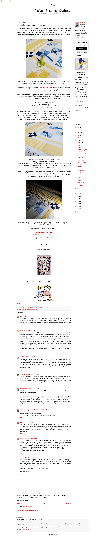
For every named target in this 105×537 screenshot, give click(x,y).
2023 (78, 135)
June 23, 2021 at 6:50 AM (33, 389)
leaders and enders (33, 309)
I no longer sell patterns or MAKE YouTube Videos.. (32, 19)
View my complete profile (80, 38)
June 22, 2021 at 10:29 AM (29, 357)
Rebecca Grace (23, 438)
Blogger (55, 534)
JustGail (21, 331)
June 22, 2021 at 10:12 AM (29, 331)
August (80, 142)
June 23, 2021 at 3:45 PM (28, 422)
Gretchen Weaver (23, 389)
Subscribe (81, 48)
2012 (78, 209)
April (79, 177)
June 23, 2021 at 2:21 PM (43, 410)
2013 (78, 206)
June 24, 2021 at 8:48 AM (32, 438)
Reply (21, 326)
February (80, 183)
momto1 (21, 357)
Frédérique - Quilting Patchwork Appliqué (29, 410)
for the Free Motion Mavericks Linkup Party (44, 234)
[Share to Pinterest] (41, 307)
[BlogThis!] (38, 307)
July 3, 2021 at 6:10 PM (30, 457)
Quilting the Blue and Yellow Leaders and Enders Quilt (82, 159)
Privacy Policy (80, 102)
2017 (78, 196)
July (79, 145)
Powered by (79, 52)
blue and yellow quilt (24, 309)
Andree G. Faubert (24, 374)
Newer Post (19, 503)
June (79, 147)
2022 (78, 138)
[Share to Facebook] (40, 307)
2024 (78, 132)
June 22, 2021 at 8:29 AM (26, 316)
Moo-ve (38, 309)
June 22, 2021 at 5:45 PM (33, 374)
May (79, 175)
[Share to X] (39, 307)
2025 (78, 130)
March (80, 180)
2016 (78, 198)
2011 (78, 211)
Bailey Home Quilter (47, 87)
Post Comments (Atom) (28, 506)
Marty (21, 422)
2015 (78, 201)
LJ (20, 316)
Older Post (68, 503)
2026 (78, 127)
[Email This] (36, 307)
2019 (78, 191)
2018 (78, 193)
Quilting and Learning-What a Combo (44, 232)
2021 (78, 140)
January (80, 185)
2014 (78, 204)
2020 (78, 188)
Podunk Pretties (84, 23)
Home (44, 503)
